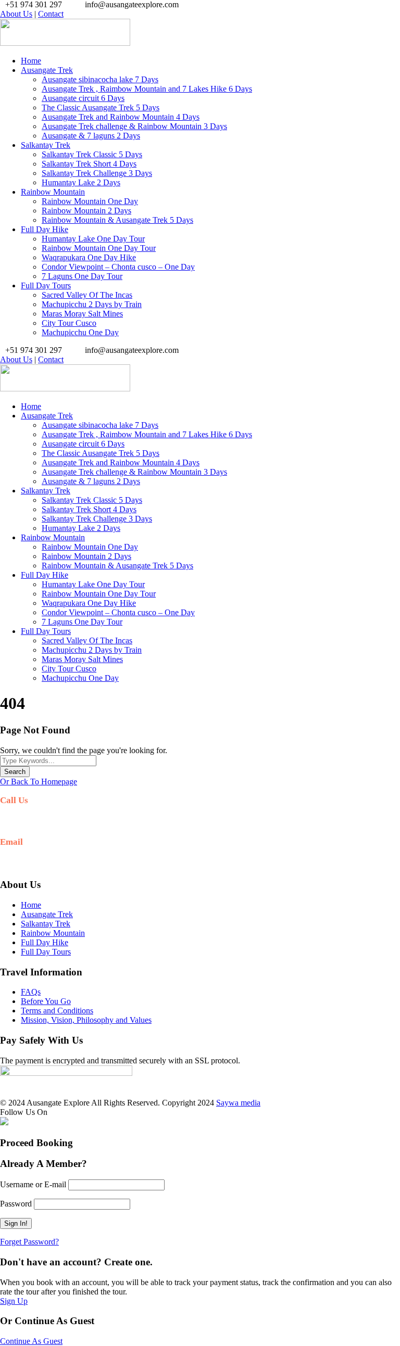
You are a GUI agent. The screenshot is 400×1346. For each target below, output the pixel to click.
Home (31, 60)
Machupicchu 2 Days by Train (92, 304)
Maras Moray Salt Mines (82, 313)
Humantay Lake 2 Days (81, 182)
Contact (51, 13)
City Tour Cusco (69, 323)
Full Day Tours (46, 285)
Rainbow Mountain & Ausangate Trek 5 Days (117, 219)
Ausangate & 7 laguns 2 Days (91, 135)
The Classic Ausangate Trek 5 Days (100, 107)
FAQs (31, 991)
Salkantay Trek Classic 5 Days (92, 154)
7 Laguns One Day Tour (82, 276)
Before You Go (46, 1001)
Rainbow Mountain (53, 191)
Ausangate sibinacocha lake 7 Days (100, 79)
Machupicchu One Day (80, 332)
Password (16, 1203)
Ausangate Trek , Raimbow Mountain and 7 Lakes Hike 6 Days (147, 88)
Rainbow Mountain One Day (90, 201)
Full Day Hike (44, 229)
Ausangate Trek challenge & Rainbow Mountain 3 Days (134, 126)
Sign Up (14, 1301)
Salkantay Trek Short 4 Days (89, 163)
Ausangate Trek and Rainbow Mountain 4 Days (120, 116)
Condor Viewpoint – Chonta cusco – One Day (118, 266)
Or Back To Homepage (38, 781)
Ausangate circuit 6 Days (83, 98)
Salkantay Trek (45, 145)
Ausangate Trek (47, 70)
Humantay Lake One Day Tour (93, 238)
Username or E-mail (33, 1184)
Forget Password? (29, 1241)
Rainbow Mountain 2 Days (86, 210)
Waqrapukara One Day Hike (89, 257)
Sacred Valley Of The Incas (87, 294)
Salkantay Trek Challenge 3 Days (97, 173)
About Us (16, 13)
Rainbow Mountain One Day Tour (99, 248)
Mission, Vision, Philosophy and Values (86, 1019)
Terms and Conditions (57, 1010)
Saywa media (238, 1102)
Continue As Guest (31, 1341)
